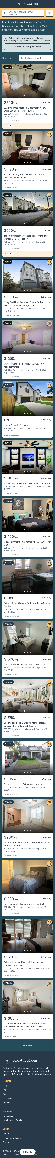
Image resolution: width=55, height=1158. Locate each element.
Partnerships (8, 1098)
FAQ (4, 1090)
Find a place (8, 1116)
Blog (5, 1086)
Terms (6, 1154)
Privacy (17, 1154)
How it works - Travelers (13, 1120)
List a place (8, 1133)
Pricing (6, 1142)
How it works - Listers (12, 1138)
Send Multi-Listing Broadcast (27, 46)
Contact (6, 1102)
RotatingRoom (30, 4)
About (5, 1094)
